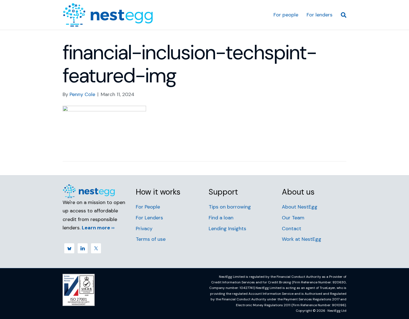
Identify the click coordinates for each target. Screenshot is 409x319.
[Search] (341, 15)
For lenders (319, 14)
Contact (291, 228)
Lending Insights (227, 228)
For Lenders (149, 217)
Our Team (293, 217)
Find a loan (221, 217)
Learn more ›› (98, 227)
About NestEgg (299, 206)
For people (286, 14)
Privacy (144, 228)
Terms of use (151, 239)
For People (148, 206)
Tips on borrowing (230, 206)
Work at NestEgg (301, 239)
